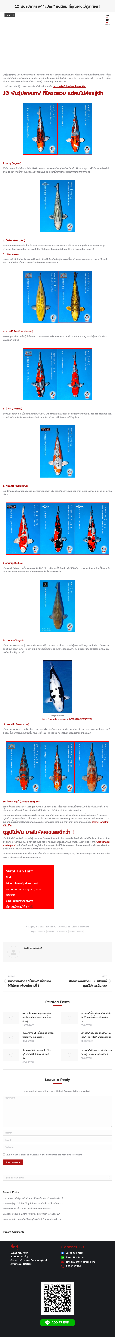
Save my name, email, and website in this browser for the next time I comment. (44, 1154)
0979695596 (73, 1266)
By (51, 926)
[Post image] (11, 1018)
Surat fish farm (74, 1253)
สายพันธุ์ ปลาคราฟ (76, 932)
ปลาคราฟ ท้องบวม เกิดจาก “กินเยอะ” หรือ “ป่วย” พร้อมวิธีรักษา (96, 1035)
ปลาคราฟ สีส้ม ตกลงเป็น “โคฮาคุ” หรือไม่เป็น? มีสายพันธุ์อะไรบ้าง (37, 1054)
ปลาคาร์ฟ (50, 932)
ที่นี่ (32, 906)
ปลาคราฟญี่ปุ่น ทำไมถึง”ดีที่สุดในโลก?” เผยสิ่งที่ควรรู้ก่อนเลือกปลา (96, 1017)
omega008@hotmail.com (80, 1262)
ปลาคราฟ (10, 15)
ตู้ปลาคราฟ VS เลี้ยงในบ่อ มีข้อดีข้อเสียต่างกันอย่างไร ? (38, 1035)
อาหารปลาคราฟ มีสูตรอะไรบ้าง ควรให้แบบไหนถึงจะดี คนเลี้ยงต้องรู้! (36, 1017)
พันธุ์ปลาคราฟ (62, 932)
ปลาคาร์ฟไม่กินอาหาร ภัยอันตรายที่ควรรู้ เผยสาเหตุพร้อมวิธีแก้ (96, 1052)
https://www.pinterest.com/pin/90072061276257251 (67, 719)
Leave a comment (80, 926)
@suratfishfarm (23, 901)
